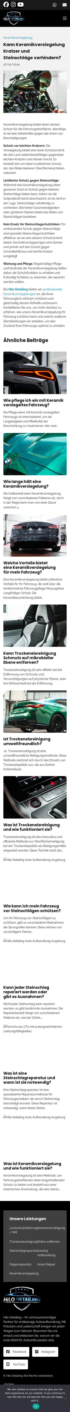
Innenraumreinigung (51, 1228)
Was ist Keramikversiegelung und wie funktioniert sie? (32, 1166)
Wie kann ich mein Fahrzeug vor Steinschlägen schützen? (32, 908)
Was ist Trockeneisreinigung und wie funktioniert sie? (31, 827)
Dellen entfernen (48, 1241)
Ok (36, 1406)
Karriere (9, 1384)
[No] (65, 1398)
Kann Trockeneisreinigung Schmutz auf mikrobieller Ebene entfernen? (29, 658)
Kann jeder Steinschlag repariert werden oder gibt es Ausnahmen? (26, 992)
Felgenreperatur (21, 1264)
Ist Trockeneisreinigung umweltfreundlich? (26, 741)
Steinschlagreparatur (24, 1250)
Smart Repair (46, 1264)
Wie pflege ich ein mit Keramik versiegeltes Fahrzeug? (33, 403)
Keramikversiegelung (17, 37)
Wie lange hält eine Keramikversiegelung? (26, 484)
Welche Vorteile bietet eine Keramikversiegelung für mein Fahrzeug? (29, 567)
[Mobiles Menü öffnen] (65, 18)
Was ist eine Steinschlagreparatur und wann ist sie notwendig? (29, 1078)
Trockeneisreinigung (23, 1241)
